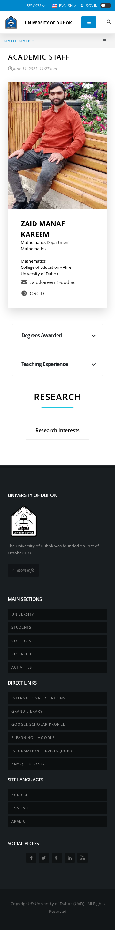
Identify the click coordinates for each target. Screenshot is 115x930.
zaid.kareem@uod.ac (52, 282)
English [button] (65, 6)
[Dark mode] (105, 5)
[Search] (108, 22)
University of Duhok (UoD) (59, 903)
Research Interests (57, 430)
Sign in (91, 6)
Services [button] (34, 6)
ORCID (37, 293)
